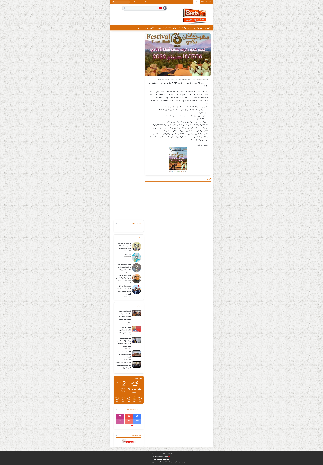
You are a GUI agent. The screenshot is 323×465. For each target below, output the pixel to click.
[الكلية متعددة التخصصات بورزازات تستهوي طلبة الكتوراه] (136, 353)
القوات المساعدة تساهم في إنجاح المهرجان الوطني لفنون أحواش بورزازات (124, 267)
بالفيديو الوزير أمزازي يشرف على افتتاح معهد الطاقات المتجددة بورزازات (123, 365)
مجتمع (190, 28)
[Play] (165, 8)
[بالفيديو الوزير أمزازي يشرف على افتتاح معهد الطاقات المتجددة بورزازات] (136, 364)
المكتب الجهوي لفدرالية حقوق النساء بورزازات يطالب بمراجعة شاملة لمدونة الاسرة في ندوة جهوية (125, 316)
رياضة (184, 28)
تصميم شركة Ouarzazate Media (160, 456)
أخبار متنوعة (167, 28)
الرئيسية (207, 28)
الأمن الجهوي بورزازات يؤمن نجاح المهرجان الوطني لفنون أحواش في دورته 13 (123, 278)
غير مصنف (200, 79)
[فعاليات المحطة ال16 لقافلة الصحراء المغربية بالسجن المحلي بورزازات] (136, 329)
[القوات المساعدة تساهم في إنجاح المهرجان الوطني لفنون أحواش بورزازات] (136, 267)
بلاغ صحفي (128, 254)
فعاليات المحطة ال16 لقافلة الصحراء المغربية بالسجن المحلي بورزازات (124, 330)
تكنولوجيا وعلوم (149, 28)
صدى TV (138, 28)
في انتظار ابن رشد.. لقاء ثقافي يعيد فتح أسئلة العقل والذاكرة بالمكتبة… (124, 245)
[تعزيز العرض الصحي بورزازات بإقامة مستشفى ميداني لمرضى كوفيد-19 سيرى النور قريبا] (136, 340)
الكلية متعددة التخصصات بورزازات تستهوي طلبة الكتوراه (124, 354)
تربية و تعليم (198, 28)
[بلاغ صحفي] (136, 257)
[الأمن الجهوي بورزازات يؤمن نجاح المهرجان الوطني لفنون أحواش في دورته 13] (136, 278)
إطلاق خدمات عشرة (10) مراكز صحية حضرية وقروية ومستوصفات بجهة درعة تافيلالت (174, 2)
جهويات (158, 28)
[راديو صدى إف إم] (195, 14)
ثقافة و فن (176, 28)
